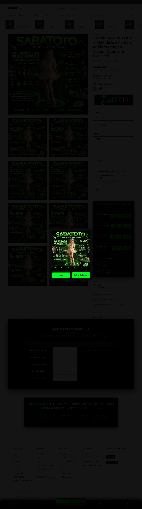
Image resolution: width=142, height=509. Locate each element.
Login (61, 275)
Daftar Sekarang (81, 275)
